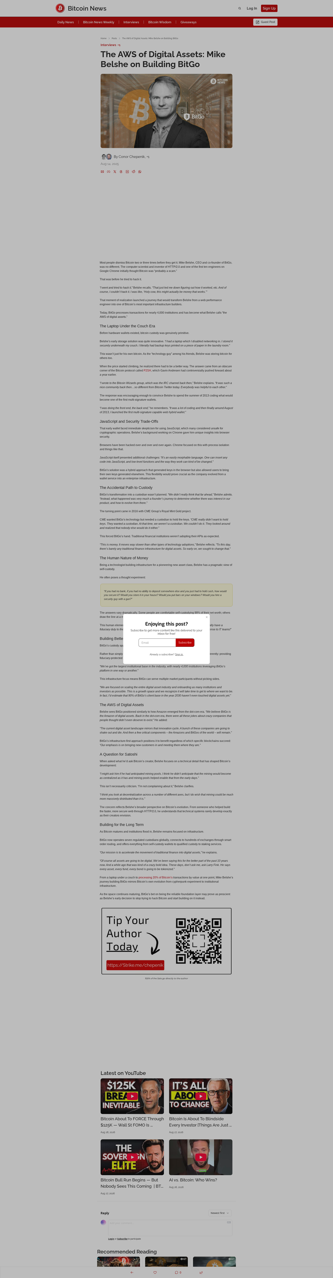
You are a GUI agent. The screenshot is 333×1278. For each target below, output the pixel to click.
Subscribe (184, 642)
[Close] (206, 617)
